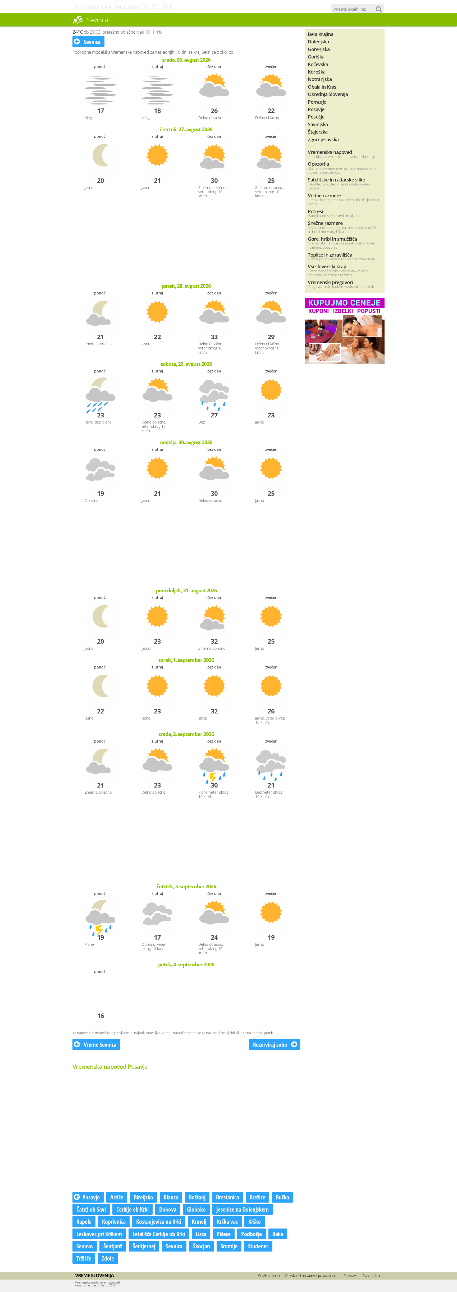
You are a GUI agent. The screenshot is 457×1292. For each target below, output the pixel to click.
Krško (254, 1221)
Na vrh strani (372, 1275)
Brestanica (227, 1197)
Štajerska (318, 131)
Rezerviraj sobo (271, 1044)
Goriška (316, 56)
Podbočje (251, 1234)
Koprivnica (114, 1221)
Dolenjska (318, 41)
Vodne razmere (324, 195)
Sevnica (91, 42)
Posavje (91, 1197)
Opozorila (318, 163)
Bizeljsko (143, 1197)
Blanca (171, 1197)
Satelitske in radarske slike (336, 179)
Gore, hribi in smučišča (332, 238)
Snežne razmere (325, 223)
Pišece (224, 1234)
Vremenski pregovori (330, 282)
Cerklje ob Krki (132, 1209)
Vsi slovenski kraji (327, 266)
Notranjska (320, 79)
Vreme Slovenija (94, 1275)
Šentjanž (112, 1246)
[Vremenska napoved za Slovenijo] (77, 23)
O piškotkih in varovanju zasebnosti (311, 1275)
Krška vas (227, 1221)
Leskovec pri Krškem (99, 1234)
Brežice (257, 1197)
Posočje (316, 116)
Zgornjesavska (323, 139)
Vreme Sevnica (99, 1044)
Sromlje (229, 1246)
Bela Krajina (320, 34)
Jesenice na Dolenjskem (242, 1209)
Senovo (84, 1246)
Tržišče (83, 1258)
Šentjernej (144, 1246)
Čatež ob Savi (91, 1209)
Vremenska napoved (330, 152)
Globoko (196, 1209)
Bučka (282, 1197)
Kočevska (318, 64)
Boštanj (197, 1197)
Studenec (258, 1246)
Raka (277, 1234)
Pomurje (317, 101)
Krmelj (199, 1221)
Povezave (351, 1275)
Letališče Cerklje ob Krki (158, 1234)
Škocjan (201, 1246)
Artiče (116, 1197)
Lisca (201, 1234)
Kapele (84, 1221)
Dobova (167, 1209)
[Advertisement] (186, 241)
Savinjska (318, 124)
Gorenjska (319, 49)
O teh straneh (269, 1275)
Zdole (108, 1258)
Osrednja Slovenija (328, 94)
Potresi (315, 211)
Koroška (317, 71)
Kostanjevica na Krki (158, 1221)
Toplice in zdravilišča (330, 254)
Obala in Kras (322, 86)
